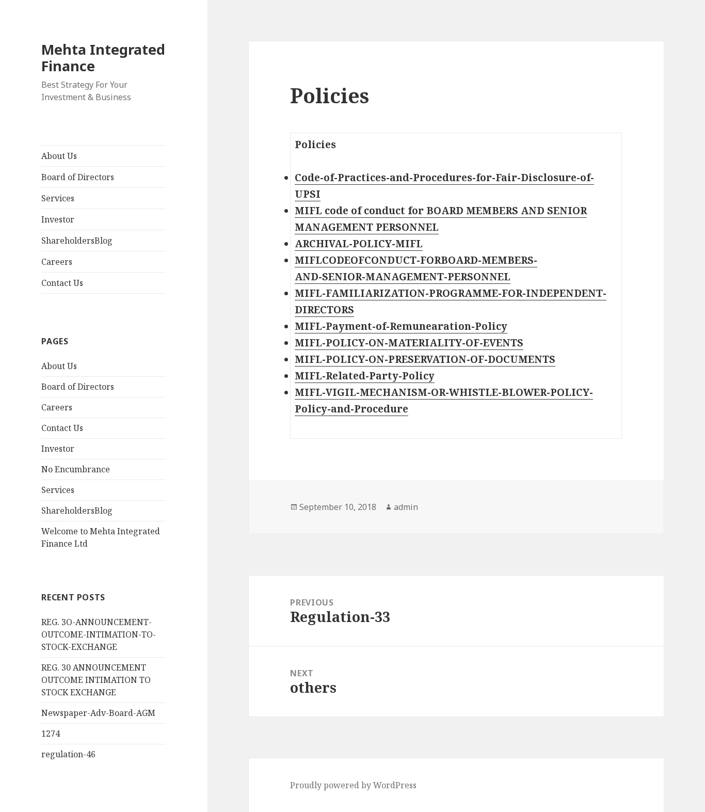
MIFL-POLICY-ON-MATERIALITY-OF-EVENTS (409, 342)
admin (406, 507)
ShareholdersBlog (77, 240)
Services (57, 198)
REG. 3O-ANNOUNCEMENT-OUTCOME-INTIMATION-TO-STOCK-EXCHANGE (98, 634)
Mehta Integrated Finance (103, 57)
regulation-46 (68, 754)
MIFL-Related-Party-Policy (365, 376)
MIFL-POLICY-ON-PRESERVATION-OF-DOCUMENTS (425, 359)
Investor (57, 219)
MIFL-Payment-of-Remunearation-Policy (401, 326)
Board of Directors (77, 177)
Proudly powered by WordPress (353, 785)
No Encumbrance (75, 469)
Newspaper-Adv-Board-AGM (98, 713)
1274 (50, 733)
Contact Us (62, 283)
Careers (56, 261)
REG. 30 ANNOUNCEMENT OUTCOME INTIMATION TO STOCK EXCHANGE (96, 680)
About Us (59, 156)
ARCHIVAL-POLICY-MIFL (359, 243)
